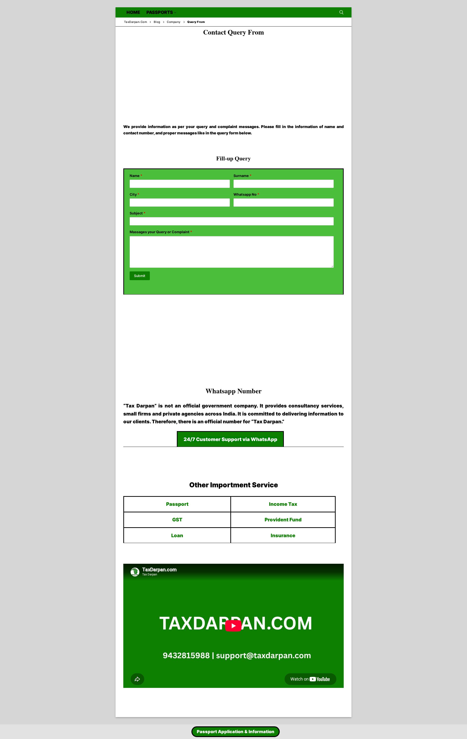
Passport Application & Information (235, 731)
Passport (177, 504)
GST (177, 520)
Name (136, 176)
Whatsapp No (246, 194)
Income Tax (283, 504)
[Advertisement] (233, 76)
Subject (137, 213)
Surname (242, 176)
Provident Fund (283, 520)
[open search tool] (341, 12)
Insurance (283, 535)
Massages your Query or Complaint (161, 232)
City (134, 194)
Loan (177, 535)
